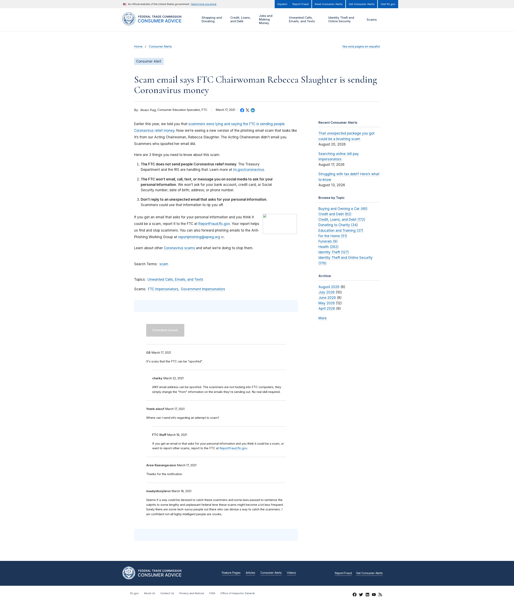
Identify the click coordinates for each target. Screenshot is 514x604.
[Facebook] (355, 595)
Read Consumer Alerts (329, 4)
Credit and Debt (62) (334, 214)
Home (138, 46)
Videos (291, 573)
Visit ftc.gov (388, 4)
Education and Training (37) (340, 231)
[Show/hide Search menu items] (386, 19)
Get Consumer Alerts (361, 4)
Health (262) (328, 247)
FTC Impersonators (163, 289)
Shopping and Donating (211, 19)
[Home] (156, 23)
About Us (149, 593)
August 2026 (329, 287)
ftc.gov (134, 593)
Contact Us (167, 593)
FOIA (212, 593)
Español (282, 4)
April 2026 (326, 309)
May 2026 (326, 303)
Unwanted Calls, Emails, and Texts (301, 19)
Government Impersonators (203, 289)
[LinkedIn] (367, 595)
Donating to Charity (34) (338, 225)
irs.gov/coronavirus (248, 170)
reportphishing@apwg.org (199, 237)
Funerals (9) (328, 241)
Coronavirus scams (179, 248)
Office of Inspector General (237, 593)
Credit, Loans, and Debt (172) (341, 220)
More (322, 318)
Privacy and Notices (191, 593)
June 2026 (327, 298)
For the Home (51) (332, 236)
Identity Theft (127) (333, 252)
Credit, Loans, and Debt (240, 19)
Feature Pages (231, 573)
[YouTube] (374, 595)
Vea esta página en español (361, 46)
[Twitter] (361, 595)
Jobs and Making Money (265, 19)
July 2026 (326, 292)
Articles (250, 573)
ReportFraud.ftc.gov (214, 224)
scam (163, 264)
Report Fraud (301, 4)
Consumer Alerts (160, 46)
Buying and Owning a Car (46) (342, 209)
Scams (372, 19)
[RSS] (380, 595)
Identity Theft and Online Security (340, 19)
